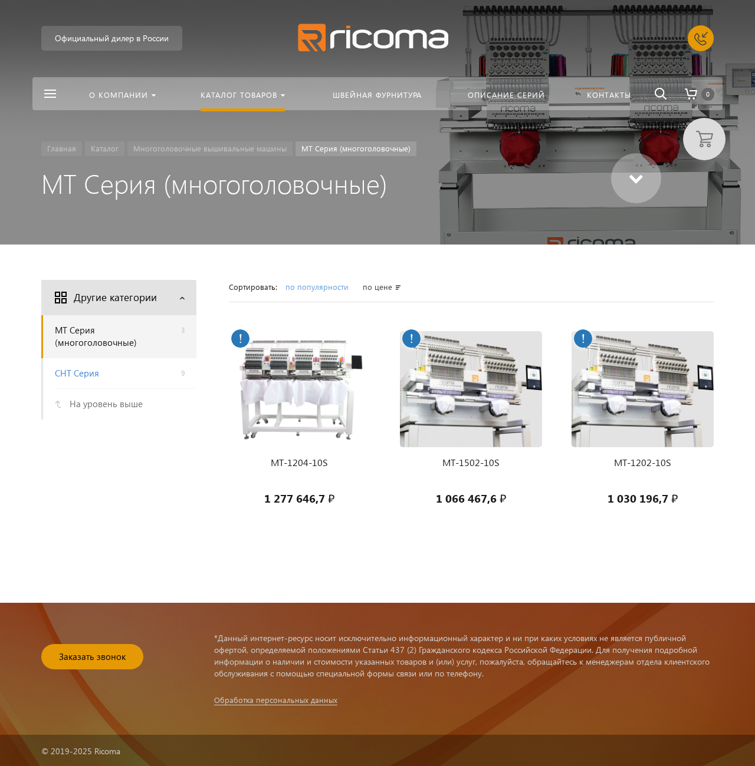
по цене (377, 287)
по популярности (318, 287)
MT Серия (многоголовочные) (120, 336)
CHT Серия (120, 373)
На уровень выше (106, 404)
